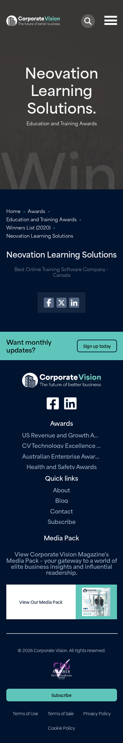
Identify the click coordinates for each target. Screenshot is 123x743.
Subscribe (62, 521)
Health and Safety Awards (61, 466)
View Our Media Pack (40, 601)
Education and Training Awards (41, 219)
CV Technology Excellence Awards (61, 445)
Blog (61, 500)
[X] (61, 303)
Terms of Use (25, 713)
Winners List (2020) (28, 227)
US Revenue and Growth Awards (61, 435)
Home (13, 211)
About (61, 490)
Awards (36, 211)
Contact (61, 511)
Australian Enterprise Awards (61, 456)
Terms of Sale (61, 713)
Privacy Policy (97, 713)
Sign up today (97, 345)
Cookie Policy (61, 727)
